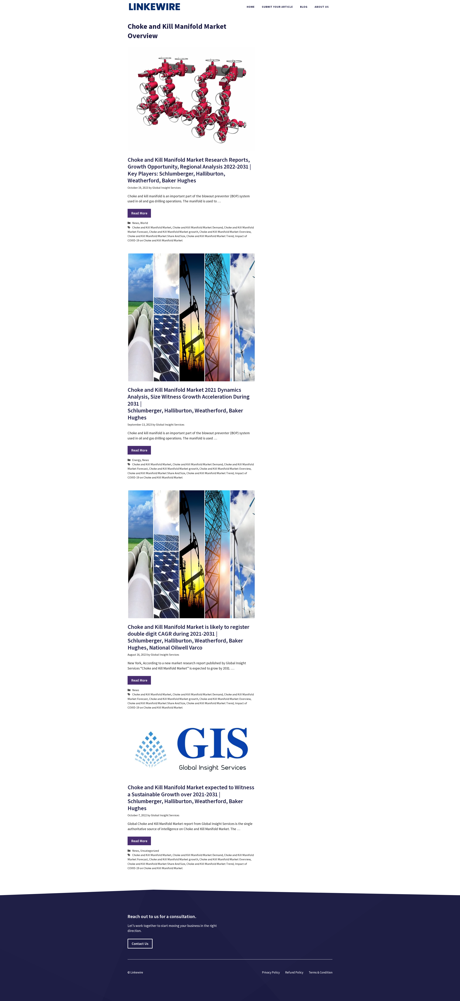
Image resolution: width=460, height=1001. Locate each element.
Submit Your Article (277, 6)
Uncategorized (149, 850)
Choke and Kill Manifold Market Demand (198, 227)
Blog (303, 6)
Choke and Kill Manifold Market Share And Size (156, 236)
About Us (322, 6)
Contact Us (140, 943)
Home (251, 6)
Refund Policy (294, 972)
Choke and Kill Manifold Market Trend (210, 236)
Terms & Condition (320, 972)
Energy (136, 460)
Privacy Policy (271, 972)
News (135, 223)
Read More (139, 213)
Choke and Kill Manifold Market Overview (225, 231)
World (144, 223)
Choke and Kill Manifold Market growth (173, 231)
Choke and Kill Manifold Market (151, 227)
